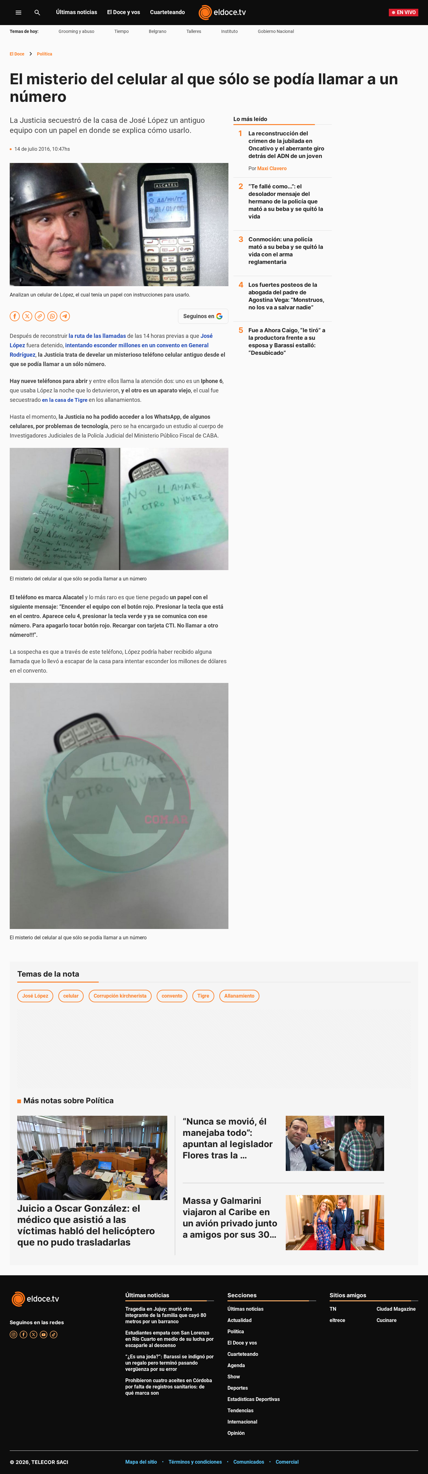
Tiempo (121, 31)
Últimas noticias (76, 12)
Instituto (229, 31)
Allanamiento (239, 996)
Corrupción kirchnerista (120, 996)
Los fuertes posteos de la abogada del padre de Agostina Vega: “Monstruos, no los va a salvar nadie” (286, 296)
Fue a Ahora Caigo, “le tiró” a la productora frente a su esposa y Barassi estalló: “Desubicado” (286, 341)
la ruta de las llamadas (97, 336)
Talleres (193, 31)
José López (35, 996)
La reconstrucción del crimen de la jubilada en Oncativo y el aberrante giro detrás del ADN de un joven (286, 144)
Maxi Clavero (272, 168)
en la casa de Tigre (64, 400)
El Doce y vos (123, 12)
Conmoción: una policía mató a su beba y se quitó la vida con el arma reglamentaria (285, 250)
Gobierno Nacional (276, 31)
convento (172, 996)
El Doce (17, 53)
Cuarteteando (167, 12)
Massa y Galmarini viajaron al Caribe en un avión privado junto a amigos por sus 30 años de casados (231, 1223)
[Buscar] (37, 13)
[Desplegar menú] (13, 12)
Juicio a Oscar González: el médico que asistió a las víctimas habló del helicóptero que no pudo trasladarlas (86, 1225)
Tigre (203, 996)
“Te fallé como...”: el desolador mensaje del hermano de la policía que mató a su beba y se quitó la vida (285, 201)
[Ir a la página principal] (222, 12)
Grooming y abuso (76, 31)
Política (44, 53)
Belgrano (157, 31)
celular (71, 996)
